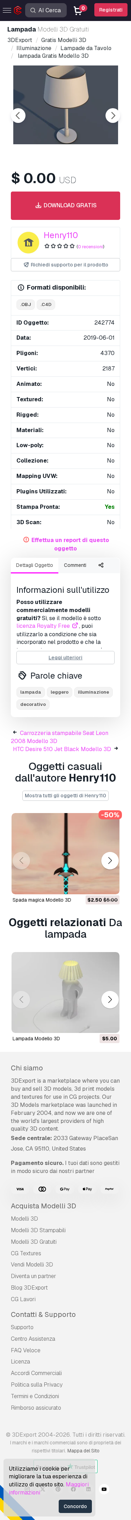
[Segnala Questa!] (109, 884)
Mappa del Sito (83, 1451)
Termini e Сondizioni (35, 1396)
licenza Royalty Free (43, 626)
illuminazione (93, 692)
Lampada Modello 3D (36, 1038)
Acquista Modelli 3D (43, 1205)
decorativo (33, 704)
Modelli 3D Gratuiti (34, 1241)
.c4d (46, 304)
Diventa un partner (33, 1276)
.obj (25, 304)
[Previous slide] (18, 115)
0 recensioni (90, 247)
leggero (59, 692)
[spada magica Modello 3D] (65, 853)
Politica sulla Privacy (37, 1384)
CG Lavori (23, 1299)
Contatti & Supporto (43, 1314)
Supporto (22, 1327)
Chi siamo (27, 1068)
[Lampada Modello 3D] (65, 992)
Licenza (20, 1361)
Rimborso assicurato (36, 1407)
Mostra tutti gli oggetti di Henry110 (65, 795)
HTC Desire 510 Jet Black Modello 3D (62, 749)
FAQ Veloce (26, 1350)
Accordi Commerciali (36, 1373)
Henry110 (61, 235)
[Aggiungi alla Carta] (95, 884)
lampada (30, 692)
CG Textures (26, 1253)
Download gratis (69, 205)
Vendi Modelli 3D (32, 1264)
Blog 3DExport (29, 1287)
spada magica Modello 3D (42, 900)
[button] (109, 860)
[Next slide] (112, 115)
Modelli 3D (24, 1218)
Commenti (75, 565)
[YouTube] (104, 1490)
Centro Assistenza (33, 1338)
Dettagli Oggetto (34, 565)
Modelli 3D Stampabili (38, 1230)
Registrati (111, 10)
